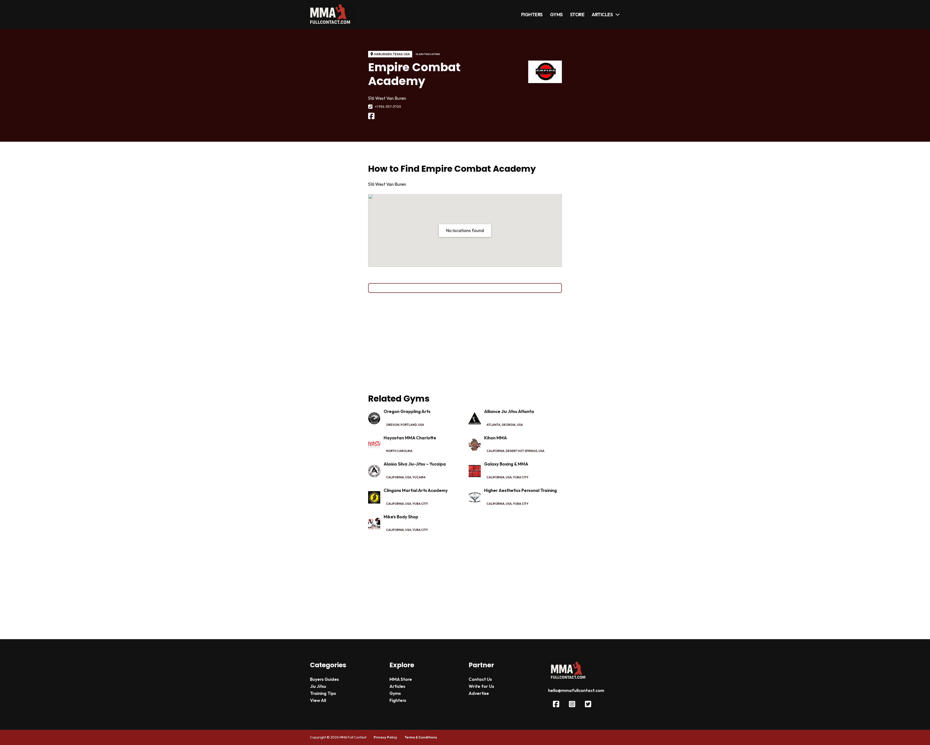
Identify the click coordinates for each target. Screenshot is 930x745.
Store (577, 14)
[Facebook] (371, 116)
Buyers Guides (324, 679)
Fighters (532, 14)
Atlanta (493, 425)
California (495, 451)
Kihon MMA (495, 438)
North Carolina (399, 451)
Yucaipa (419, 477)
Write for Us (481, 686)
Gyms (556, 14)
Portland (409, 425)
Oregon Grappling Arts (407, 411)
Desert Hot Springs (521, 451)
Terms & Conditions (420, 737)
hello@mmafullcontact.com (576, 690)
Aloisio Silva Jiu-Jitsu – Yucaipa (415, 464)
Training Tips (323, 693)
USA (407, 54)
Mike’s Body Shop (401, 517)
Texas (398, 54)
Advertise (479, 693)
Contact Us (480, 679)
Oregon (392, 425)
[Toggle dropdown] (617, 14)
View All (318, 700)
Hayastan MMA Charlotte (410, 438)
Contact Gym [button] (465, 288)
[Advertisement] (465, 343)
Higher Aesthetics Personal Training (520, 490)
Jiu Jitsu (318, 686)
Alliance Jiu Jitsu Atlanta (509, 411)
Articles (602, 14)
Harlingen (383, 54)
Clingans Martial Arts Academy (416, 490)
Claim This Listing (428, 54)
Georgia (509, 425)
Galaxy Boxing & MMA (506, 464)
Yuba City (520, 477)
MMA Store (400, 679)
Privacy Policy (385, 737)
